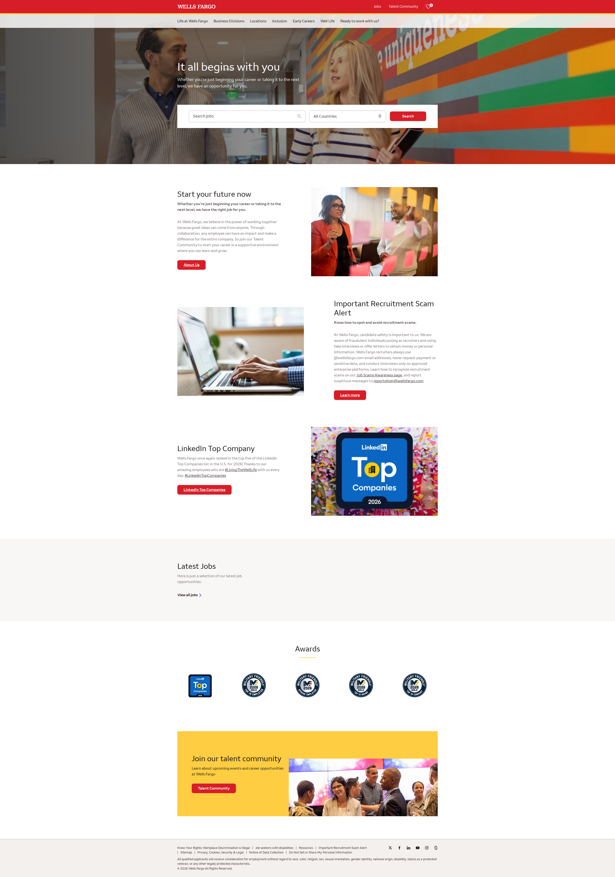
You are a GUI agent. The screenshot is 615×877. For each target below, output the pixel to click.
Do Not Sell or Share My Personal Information (320, 852)
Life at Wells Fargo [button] (192, 21)
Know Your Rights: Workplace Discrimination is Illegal (213, 847)
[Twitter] (390, 848)
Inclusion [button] (279, 21)
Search (408, 116)
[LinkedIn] (408, 848)
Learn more (350, 395)
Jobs (377, 6)
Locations (258, 21)
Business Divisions (229, 21)
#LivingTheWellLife (241, 469)
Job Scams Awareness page (379, 375)
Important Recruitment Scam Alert (343, 847)
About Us (191, 265)
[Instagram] (427, 848)
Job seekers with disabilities (274, 847)
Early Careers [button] (304, 21)
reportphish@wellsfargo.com (398, 381)
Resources (306, 847)
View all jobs (188, 595)
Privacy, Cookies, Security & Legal (220, 852)
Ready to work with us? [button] (359, 21)
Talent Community (403, 6)
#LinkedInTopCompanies (205, 475)
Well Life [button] (327, 21)
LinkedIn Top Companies (204, 489)
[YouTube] (417, 848)
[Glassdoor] (436, 848)
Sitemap (186, 852)
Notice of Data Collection (266, 852)
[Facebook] (399, 848)
